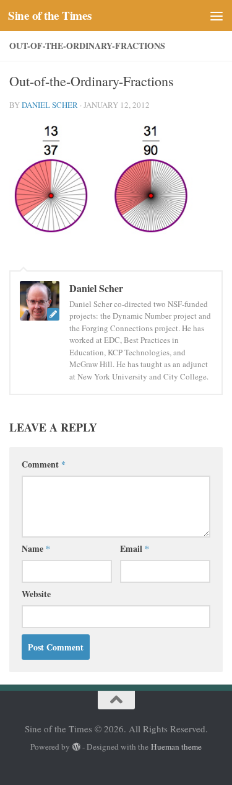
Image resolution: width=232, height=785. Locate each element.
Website (36, 593)
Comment (44, 464)
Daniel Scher (50, 104)
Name (36, 548)
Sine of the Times (50, 15)
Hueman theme (176, 746)
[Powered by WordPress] (76, 747)
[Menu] (216, 15)
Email (134, 548)
